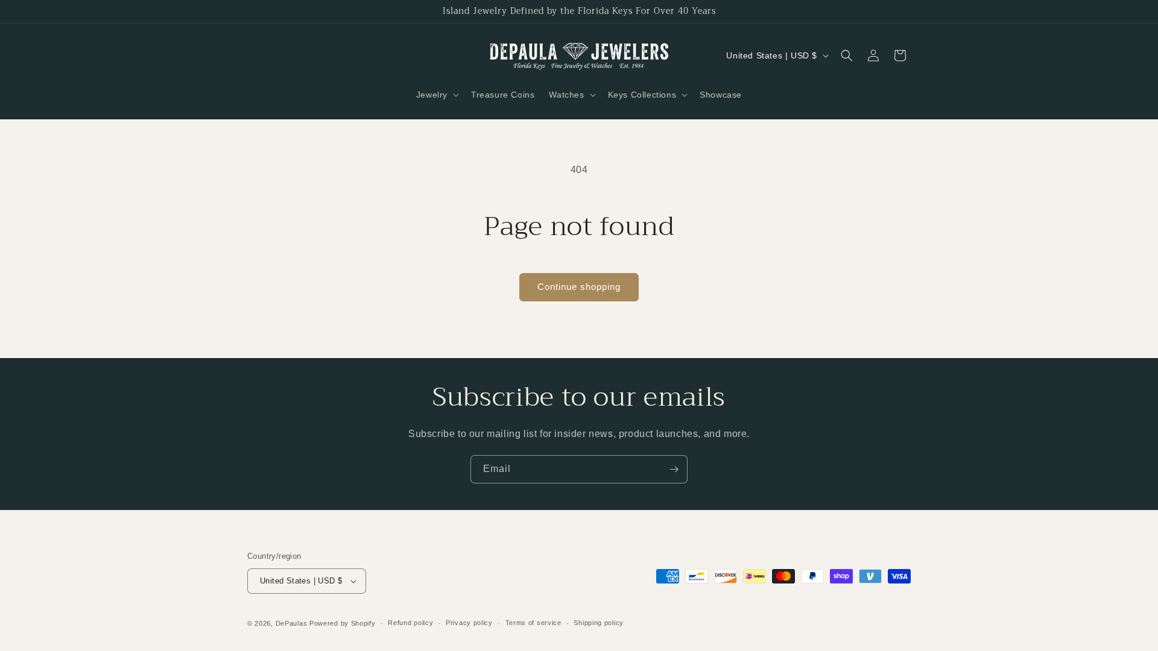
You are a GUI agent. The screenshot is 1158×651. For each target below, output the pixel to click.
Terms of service (533, 622)
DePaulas (292, 623)
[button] (436, 94)
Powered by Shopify (342, 623)
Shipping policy (599, 622)
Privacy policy (469, 622)
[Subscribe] (673, 469)
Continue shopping (579, 286)
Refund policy (410, 622)
